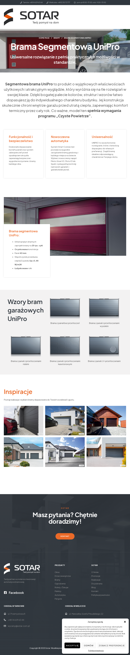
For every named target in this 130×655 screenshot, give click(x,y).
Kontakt (94, 591)
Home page (44, 38)
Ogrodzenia (60, 583)
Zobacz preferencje (112, 645)
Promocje (95, 576)
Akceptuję (72, 645)
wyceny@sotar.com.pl (19, 626)
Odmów (88, 645)
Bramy (57, 38)
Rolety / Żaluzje (61, 587)
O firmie (95, 572)
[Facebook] (5, 592)
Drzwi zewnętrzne (63, 576)
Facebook (16, 592)
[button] (125, 622)
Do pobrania (96, 583)
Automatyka (60, 595)
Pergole (58, 598)
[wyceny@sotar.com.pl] (5, 626)
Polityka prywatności (96, 651)
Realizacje (95, 579)
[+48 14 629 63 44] (5, 620)
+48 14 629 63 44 (16, 620)
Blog (93, 587)
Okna (57, 572)
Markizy (58, 591)
